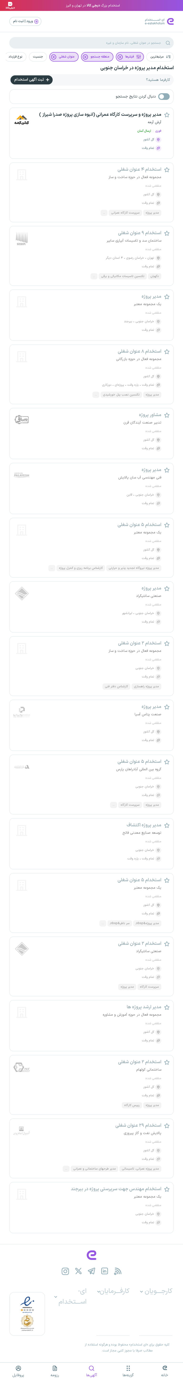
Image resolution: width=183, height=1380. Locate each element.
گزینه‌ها (128, 1375)
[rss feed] (118, 1271)
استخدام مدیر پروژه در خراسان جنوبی (137, 68)
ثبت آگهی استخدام (29, 80)
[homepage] (91, 1255)
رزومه (55, 1375)
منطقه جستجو (100, 56)
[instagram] (65, 1271)
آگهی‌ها (91, 1375)
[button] (160, 57)
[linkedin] (105, 1271)
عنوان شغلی (67, 56)
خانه (164, 1375)
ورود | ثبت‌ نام (23, 21)
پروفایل (18, 1375)
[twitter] (78, 1271)
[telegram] (91, 1271)
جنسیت (38, 56)
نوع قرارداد (15, 56)
